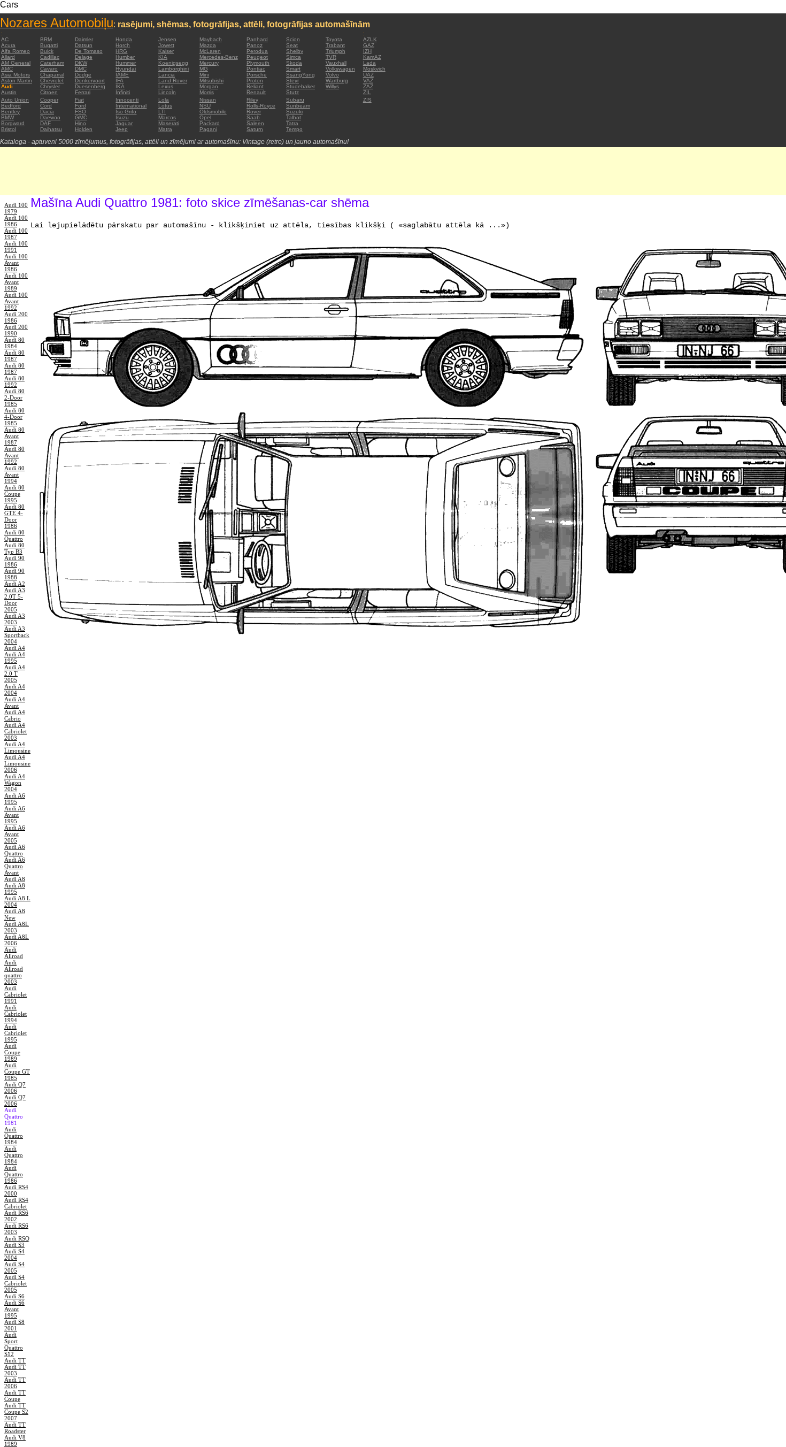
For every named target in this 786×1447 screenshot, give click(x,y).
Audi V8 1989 (15, 1440)
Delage (84, 57)
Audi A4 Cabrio (14, 715)
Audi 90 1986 (14, 561)
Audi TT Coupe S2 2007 (16, 1411)
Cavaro (49, 69)
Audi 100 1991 (16, 246)
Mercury (209, 63)
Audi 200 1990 (16, 330)
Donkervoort (90, 80)
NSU (205, 106)
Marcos (167, 117)
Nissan (207, 100)
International (131, 106)
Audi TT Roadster (15, 1427)
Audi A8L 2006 (16, 939)
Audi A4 (14, 648)
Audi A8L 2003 (16, 927)
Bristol (8, 129)
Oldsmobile (213, 111)
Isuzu (122, 117)
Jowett (166, 45)
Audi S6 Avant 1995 (14, 1309)
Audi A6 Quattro (14, 850)
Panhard (257, 39)
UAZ (368, 75)
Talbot (293, 117)
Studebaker (300, 86)
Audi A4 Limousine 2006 (17, 763)
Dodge (83, 75)
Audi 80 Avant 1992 (14, 455)
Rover (253, 111)
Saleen (255, 123)
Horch (122, 45)
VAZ (368, 80)
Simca (293, 57)
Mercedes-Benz (218, 57)
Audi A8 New (14, 914)
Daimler (84, 39)
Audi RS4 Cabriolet (16, 1203)
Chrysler (50, 86)
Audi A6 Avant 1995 (14, 814)
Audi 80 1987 (14, 355)
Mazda (207, 45)
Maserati (168, 123)
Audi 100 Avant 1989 (16, 282)
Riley (252, 100)
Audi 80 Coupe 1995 (14, 493)
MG (203, 69)
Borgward (13, 123)
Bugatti (49, 45)
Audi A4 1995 (14, 657)
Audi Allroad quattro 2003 (13, 972)
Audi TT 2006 (15, 1382)
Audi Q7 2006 (15, 1087)
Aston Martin (16, 80)
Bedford (11, 106)
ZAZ (368, 86)
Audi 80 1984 (14, 342)
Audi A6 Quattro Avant (14, 866)
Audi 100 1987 (16, 233)
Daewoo (50, 117)
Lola (163, 100)
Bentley (10, 111)
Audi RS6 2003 (16, 1228)
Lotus (165, 106)
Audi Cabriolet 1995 (15, 1033)
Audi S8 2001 (14, 1325)
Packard (209, 123)
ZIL (367, 92)
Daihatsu (51, 129)
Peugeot (257, 57)
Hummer (125, 63)
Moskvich (374, 69)
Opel (205, 117)
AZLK (370, 39)
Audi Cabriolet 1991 (15, 994)
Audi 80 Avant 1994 (14, 474)
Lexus (165, 86)
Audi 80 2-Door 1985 (14, 397)
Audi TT (15, 1360)
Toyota (334, 39)
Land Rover (172, 80)
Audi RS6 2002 (16, 1215)
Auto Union (15, 100)
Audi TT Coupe (15, 1395)
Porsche (256, 75)
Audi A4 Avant (14, 702)
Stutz (292, 92)
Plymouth (257, 63)
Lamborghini (173, 69)
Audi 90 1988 (14, 574)
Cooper (49, 100)
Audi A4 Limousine (17, 747)
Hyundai (125, 69)
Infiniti (122, 92)
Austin (9, 92)
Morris (206, 92)
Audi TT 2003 (15, 1370)
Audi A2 (14, 583)
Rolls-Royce (260, 106)
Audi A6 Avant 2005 (14, 834)
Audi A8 (14, 879)
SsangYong (300, 75)
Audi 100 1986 (16, 221)
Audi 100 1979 (16, 208)
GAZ (368, 45)
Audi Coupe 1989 (12, 1052)
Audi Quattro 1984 (13, 1135)
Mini (204, 75)
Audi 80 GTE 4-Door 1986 (14, 516)
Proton (254, 80)
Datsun (84, 45)
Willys (332, 86)
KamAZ (372, 57)
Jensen (167, 39)
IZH (367, 51)
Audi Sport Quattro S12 (13, 1344)
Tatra (292, 123)
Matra (165, 129)
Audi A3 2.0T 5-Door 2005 (14, 600)
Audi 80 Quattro (14, 535)
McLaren (210, 51)
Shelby (294, 51)
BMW (7, 117)
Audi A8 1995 (14, 888)
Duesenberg (90, 86)
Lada (369, 63)
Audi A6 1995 (14, 798)
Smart (293, 69)
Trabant (335, 45)
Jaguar (124, 123)
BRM (46, 39)
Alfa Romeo (15, 51)
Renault (256, 92)
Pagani (208, 129)
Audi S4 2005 (14, 1267)
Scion (293, 39)
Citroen (49, 92)
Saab (253, 117)
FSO (80, 111)
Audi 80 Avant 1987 (14, 436)
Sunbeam (298, 106)
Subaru (295, 100)
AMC (7, 69)
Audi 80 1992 (14, 381)
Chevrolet (52, 80)
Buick (46, 51)
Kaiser (166, 51)
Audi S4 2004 (14, 1254)
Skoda (294, 63)
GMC (81, 117)
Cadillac (49, 57)
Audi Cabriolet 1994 (15, 1013)
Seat (292, 45)
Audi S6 (14, 1296)
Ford (80, 106)
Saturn (254, 129)
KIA (162, 57)
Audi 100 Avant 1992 (16, 301)
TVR (331, 57)
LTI (162, 111)
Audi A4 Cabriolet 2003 (15, 731)
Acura (8, 45)
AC (5, 39)
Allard (8, 57)
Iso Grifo (125, 111)
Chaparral (52, 75)
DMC (81, 69)
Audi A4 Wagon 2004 (14, 782)
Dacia (47, 111)
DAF (45, 123)
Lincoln (167, 92)
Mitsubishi (211, 80)
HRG (121, 51)
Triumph (335, 51)
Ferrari (82, 92)
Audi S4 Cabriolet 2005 (15, 1283)
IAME (122, 75)
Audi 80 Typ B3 (14, 548)
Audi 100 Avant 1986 (16, 262)
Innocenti (126, 100)
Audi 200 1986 (16, 317)
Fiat (79, 100)
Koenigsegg (173, 63)
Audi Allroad (13, 952)
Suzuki (294, 111)
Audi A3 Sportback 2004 (16, 635)
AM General (15, 63)
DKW (81, 63)
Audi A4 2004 (14, 689)
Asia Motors (15, 75)
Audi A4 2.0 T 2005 (14, 673)
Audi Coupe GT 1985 (17, 1071)
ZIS (367, 100)
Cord (46, 106)
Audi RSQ (16, 1238)
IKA (120, 86)
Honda (123, 39)
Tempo (294, 129)
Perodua (257, 51)
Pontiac (255, 69)
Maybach (210, 39)
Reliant (255, 86)
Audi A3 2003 (14, 619)
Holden (84, 129)
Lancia (166, 75)
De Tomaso (89, 51)
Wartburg (337, 80)
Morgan (208, 86)
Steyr (292, 80)
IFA (119, 80)
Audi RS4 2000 (16, 1190)
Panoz (254, 45)
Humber (125, 57)
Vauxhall (336, 63)
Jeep (121, 129)
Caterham (52, 63)
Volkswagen (340, 69)
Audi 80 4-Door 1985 (14, 416)
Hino (80, 123)
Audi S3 (14, 1245)
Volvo (332, 75)
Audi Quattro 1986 (13, 1174)
